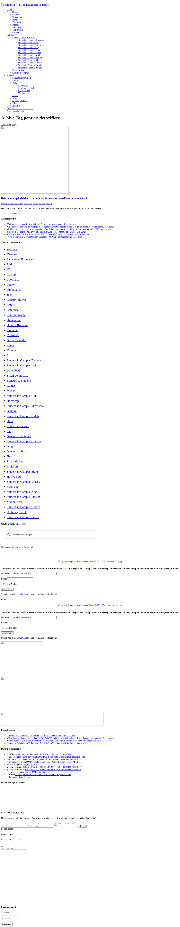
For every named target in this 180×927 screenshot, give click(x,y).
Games (11, 385)
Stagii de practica (17, 375)
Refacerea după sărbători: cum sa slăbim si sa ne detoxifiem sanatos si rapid (44, 198)
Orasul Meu (12, 12)
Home (9, 9)
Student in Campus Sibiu (29, 60)
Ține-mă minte (10, 584)
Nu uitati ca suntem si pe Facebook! (17, 547)
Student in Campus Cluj (28, 47)
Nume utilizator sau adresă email (15, 573)
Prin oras (16, 105)
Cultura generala (17, 512)
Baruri (15, 20)
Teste (10, 456)
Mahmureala (23, 93)
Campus (10, 35)
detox (20, 204)
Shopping (16, 27)
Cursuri (11, 274)
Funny (15, 80)
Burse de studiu (19, 70)
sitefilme (10, 759)
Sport (10, 355)
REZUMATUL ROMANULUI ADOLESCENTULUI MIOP (50, 762)
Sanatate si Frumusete (9, 204)
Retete (15, 95)
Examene (12, 330)
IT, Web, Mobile (19, 100)
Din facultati (14, 289)
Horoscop (16, 98)
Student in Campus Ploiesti (30, 68)
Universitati (17, 30)
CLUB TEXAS (29, 764)
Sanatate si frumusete (21, 78)
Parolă (4, 579)
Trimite (83, 826)
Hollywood (14, 476)
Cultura (11, 350)
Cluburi (15, 14)
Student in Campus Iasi (28, 42)
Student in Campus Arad (29, 55)
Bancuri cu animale (19, 436)
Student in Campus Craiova (30, 50)
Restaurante (17, 17)
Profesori (12, 466)
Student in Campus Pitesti (29, 65)
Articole (10, 75)
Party (14, 83)
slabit (48, 204)
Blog (10, 446)
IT (8, 269)
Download (13, 370)
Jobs (9, 294)
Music (11, 390)
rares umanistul (13, 762)
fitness (35, 204)
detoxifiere (28, 204)
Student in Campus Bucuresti (31, 40)
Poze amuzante (16, 315)
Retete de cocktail (26, 88)
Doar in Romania (17, 325)
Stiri (9, 264)
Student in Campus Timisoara (31, 45)
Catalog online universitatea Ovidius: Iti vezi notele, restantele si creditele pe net (49, 757)
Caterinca (13, 310)
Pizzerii (15, 25)
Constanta (13, 335)
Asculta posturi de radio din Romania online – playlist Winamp (45, 754)
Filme (14, 103)
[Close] (2, 846)
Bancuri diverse (16, 299)
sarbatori (42, 204)
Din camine (14, 320)
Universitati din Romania (23, 37)
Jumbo (29, 777)
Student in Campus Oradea (30, 62)
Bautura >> (23, 85)
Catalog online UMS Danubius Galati (35, 772)
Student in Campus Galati (29, 52)
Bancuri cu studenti (19, 380)
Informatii (13, 279)
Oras (10, 421)
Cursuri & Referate (20, 73)
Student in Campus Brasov (30, 57)
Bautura (12, 411)
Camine (15, 32)
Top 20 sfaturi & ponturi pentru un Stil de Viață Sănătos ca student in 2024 (50, 759)
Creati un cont (22, 594)
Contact (10, 108)
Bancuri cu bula (17, 451)
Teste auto (13, 486)
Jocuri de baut (24, 90)
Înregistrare (6, 924)
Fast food (16, 22)
